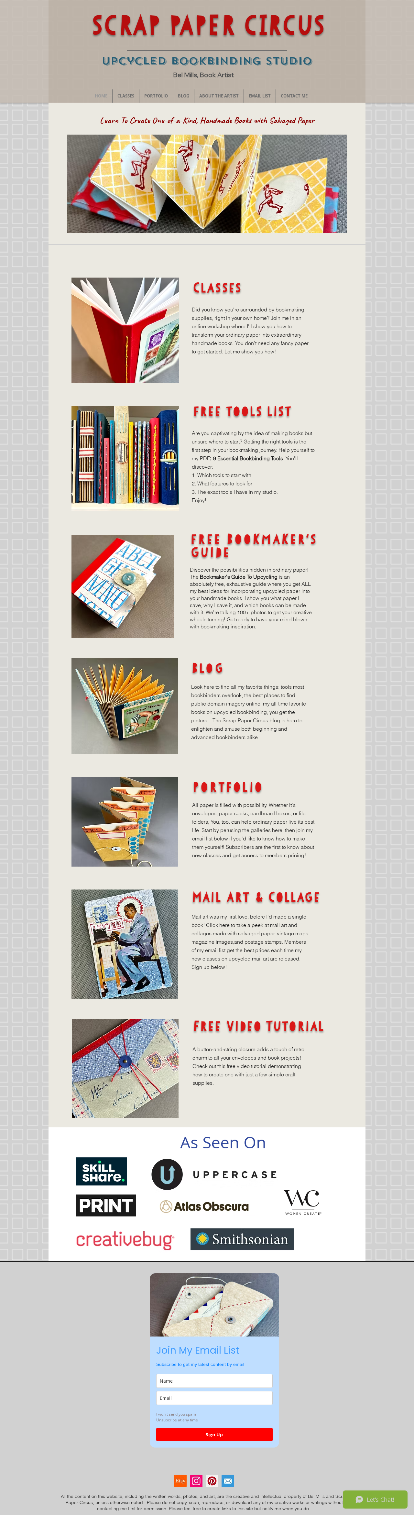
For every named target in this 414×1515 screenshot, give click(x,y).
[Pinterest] (212, 1481)
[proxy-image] (180, 1481)
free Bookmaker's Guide (253, 546)
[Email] (228, 1481)
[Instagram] (196, 1481)
